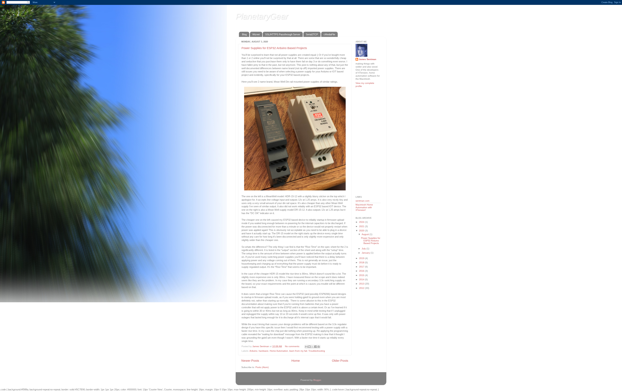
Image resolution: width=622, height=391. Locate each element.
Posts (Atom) (262, 367)
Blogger (317, 380)
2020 (362, 230)
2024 (362, 222)
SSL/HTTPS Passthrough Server (282, 34)
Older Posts (340, 360)
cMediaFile (329, 34)
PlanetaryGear (262, 16)
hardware (263, 351)
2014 (362, 279)
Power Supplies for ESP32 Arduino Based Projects (274, 48)
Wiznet (256, 34)
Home (295, 360)
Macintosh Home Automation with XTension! (364, 207)
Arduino (253, 351)
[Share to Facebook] (315, 346)
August (365, 234)
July (364, 248)
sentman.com (362, 201)
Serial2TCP (312, 34)
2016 (362, 271)
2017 (362, 267)
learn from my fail (298, 351)
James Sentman (367, 59)
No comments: (292, 346)
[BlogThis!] (309, 346)
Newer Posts (250, 360)
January (366, 253)
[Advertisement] (368, 141)
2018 (362, 262)
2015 (362, 275)
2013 (362, 284)
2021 (362, 226)
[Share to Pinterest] (318, 346)
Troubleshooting (316, 351)
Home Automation (279, 351)
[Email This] (306, 346)
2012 (362, 288)
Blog (244, 34)
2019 (362, 258)
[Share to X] (312, 346)
